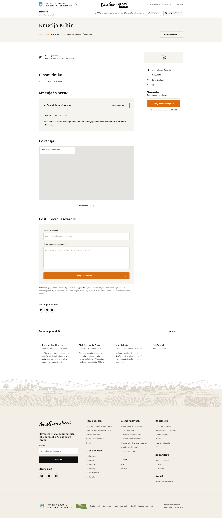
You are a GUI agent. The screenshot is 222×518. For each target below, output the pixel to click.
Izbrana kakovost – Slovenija (131, 426)
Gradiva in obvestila (163, 443)
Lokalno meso (91, 456)
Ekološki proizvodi (127, 430)
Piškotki (133, 506)
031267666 (156, 75)
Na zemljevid (174, 331)
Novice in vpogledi (162, 460)
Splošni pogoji (95, 506)
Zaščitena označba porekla (131, 435)
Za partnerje (178, 5)
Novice (158, 439)
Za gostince (160, 469)
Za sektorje (166, 5)
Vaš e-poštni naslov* (51, 230)
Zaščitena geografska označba (132, 439)
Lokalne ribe (90, 464)
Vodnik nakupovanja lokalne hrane (98, 430)
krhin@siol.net (158, 80)
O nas (123, 464)
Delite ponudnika (170, 34)
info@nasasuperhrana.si (164, 482)
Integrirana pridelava (128, 451)
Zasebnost (107, 506)
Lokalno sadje (91, 469)
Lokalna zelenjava (92, 473)
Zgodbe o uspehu (162, 435)
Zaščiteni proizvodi (93, 435)
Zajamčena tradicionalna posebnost (134, 443)
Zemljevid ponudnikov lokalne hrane (99, 426)
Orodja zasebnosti (120, 506)
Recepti (88, 443)
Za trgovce (159, 464)
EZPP (158, 447)
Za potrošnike (155, 5)
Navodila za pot (85, 206)
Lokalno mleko (91, 460)
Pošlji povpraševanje (162, 104)
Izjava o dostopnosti (145, 506)
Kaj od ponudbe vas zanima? (54, 244)
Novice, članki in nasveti (95, 439)
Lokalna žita (90, 477)
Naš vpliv (124, 469)
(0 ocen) (56, 34)
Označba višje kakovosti (130, 447)
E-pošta (42, 445)
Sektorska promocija (163, 426)
